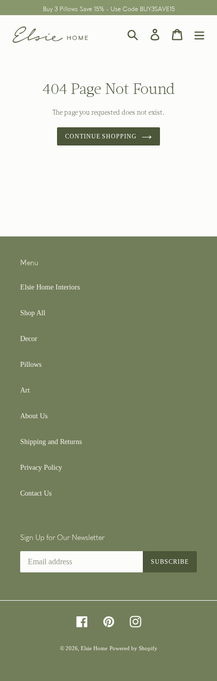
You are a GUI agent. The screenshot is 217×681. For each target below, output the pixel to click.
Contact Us (35, 493)
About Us (33, 416)
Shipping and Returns (51, 442)
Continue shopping (101, 136)
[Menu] (199, 34)
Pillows (30, 364)
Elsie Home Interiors (50, 287)
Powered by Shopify (133, 648)
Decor (28, 339)
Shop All (32, 313)
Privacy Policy (41, 467)
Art (25, 390)
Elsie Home (94, 648)
